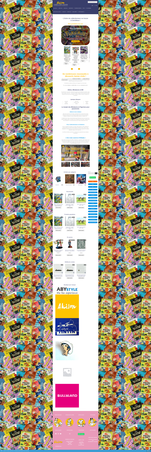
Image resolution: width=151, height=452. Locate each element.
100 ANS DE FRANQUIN (93, 192)
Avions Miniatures (92, 219)
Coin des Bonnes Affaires (92, 222)
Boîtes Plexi (92, 208)
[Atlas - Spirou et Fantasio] (70, 372)
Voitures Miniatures (92, 211)
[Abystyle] (70, 290)
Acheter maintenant (75, 41)
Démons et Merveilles (93, 197)
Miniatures (71, 8)
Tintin (93, 189)
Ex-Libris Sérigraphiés (93, 200)
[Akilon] (70, 306)
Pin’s (84, 8)
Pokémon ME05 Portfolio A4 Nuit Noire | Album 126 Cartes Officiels (84, 56)
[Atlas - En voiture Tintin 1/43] (70, 326)
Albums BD (55, 8)
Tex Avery (93, 203)
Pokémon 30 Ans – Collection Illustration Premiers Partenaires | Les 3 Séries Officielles (75, 58)
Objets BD (60, 8)
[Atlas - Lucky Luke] (70, 347)
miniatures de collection (76, 78)
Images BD (65, 8)
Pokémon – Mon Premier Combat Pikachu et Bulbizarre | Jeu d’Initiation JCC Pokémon (67, 58)
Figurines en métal (78, 8)
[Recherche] (96, 173)
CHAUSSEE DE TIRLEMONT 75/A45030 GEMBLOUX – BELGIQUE (92, 440)
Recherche (89, 171)
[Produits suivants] (79, 69)
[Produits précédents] (72, 69)
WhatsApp (93, 177)
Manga (93, 181)
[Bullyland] (70, 395)
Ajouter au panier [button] (58, 207)
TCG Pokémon (88, 8)
